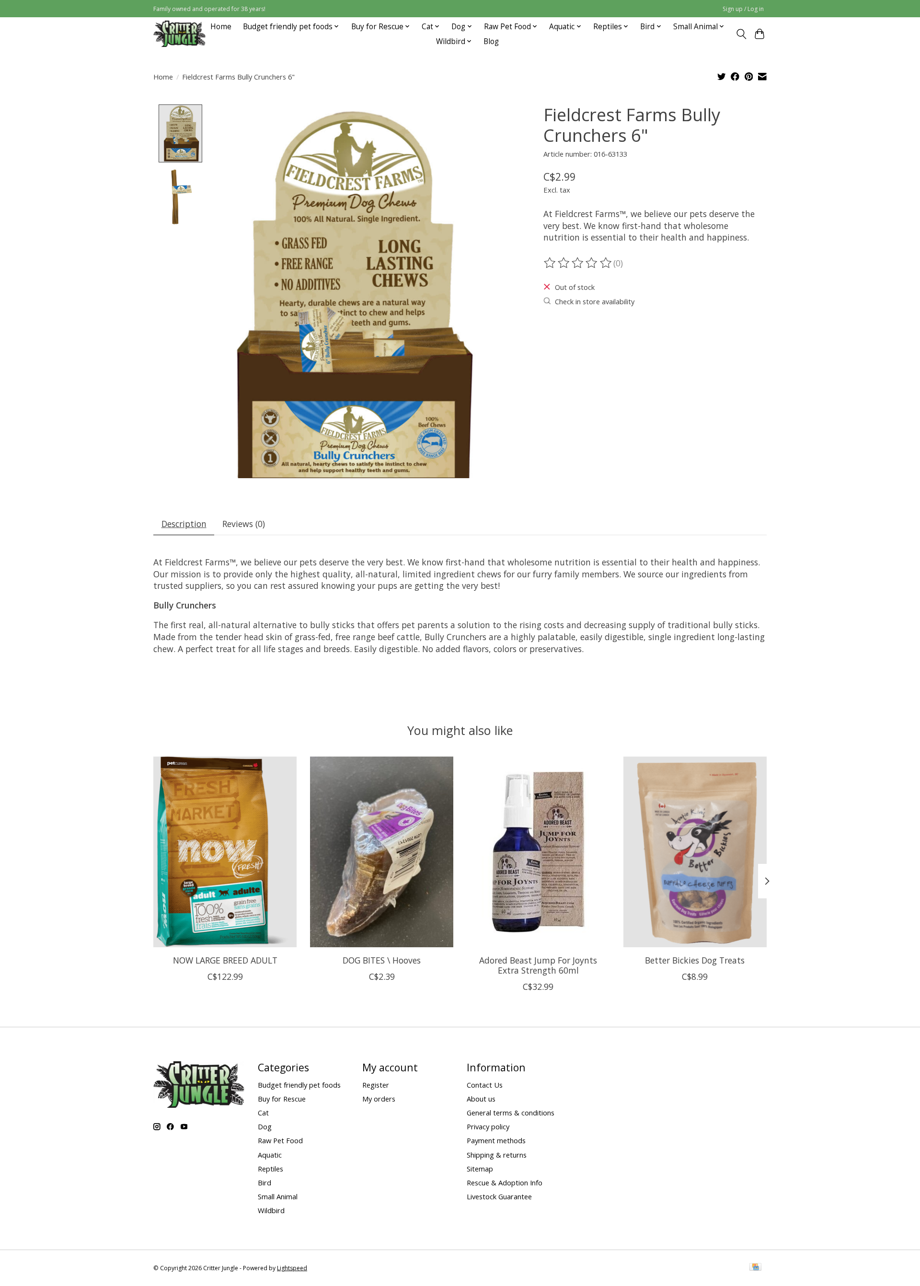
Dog (265, 1126)
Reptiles (270, 1168)
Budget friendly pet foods (299, 1085)
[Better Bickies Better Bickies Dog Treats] (695, 852)
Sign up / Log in (743, 9)
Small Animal (278, 1196)
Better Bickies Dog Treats (695, 960)
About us (481, 1098)
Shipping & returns (497, 1155)
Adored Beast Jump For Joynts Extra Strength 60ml (538, 965)
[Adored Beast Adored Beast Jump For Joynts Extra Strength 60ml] (538, 852)
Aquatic (270, 1155)
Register (375, 1085)
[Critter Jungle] (179, 34)
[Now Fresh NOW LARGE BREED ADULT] (225, 852)
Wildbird (271, 1210)
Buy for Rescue (282, 1098)
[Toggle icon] (741, 34)
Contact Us (485, 1085)
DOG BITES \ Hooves (382, 960)
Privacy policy (488, 1126)
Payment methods (496, 1140)
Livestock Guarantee (499, 1196)
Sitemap (480, 1168)
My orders (378, 1098)
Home (220, 27)
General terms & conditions (510, 1112)
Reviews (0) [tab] (243, 523)
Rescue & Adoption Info (504, 1182)
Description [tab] (184, 523)
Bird (264, 1182)
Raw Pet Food (280, 1140)
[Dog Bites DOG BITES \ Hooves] (381, 852)
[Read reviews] (578, 263)
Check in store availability (594, 301)
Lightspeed (292, 1268)
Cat (263, 1112)
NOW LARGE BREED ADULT (225, 960)
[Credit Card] (755, 1268)
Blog (491, 41)
